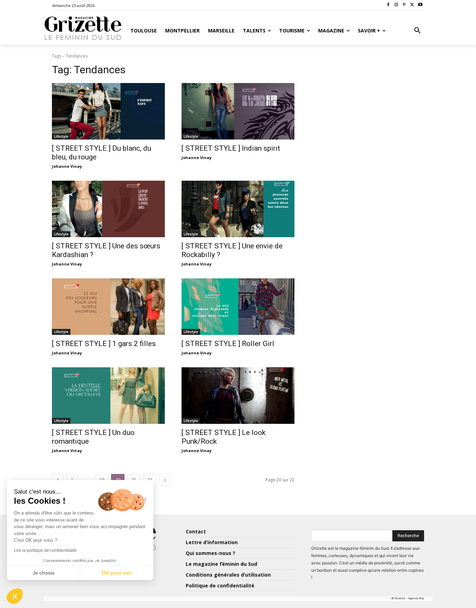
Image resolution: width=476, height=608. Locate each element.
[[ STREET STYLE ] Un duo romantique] (108, 395)
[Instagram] (396, 5)
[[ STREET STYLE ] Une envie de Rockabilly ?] (238, 209)
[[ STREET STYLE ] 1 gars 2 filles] (108, 306)
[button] (417, 31)
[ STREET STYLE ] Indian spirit (231, 148)
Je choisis (43, 573)
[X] (412, 5)
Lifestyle (61, 136)
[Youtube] (420, 5)
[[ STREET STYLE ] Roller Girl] (238, 306)
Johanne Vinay (67, 166)
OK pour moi (117, 573)
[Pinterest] (404, 5)
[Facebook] (388, 5)
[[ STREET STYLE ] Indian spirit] (238, 111)
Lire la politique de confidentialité (45, 550)
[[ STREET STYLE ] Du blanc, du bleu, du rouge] (108, 111)
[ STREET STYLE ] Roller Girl (228, 343)
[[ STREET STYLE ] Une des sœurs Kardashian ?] (108, 209)
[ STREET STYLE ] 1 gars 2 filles (104, 343)
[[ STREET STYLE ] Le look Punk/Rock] (238, 395)
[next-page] (165, 480)
